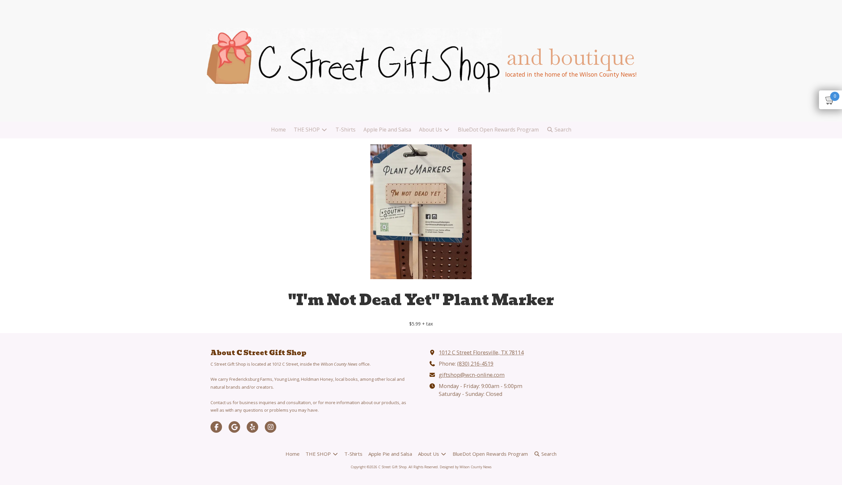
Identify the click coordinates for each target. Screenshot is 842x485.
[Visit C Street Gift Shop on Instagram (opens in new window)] (270, 427)
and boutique (571, 57)
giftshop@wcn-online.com (472, 374)
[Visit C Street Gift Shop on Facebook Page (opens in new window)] (216, 427)
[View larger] (421, 211)
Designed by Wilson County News (465, 467)
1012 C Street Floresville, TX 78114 (481, 352)
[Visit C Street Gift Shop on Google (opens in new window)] (234, 427)
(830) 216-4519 (475, 363)
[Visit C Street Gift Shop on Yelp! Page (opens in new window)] (252, 427)
